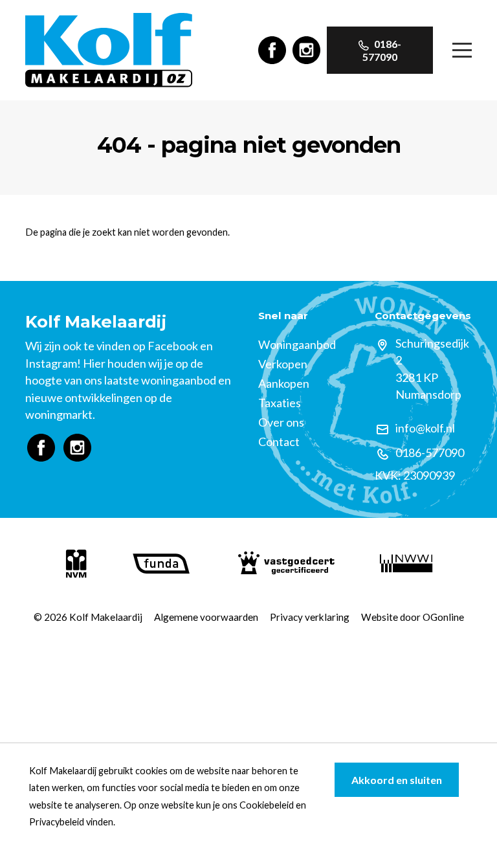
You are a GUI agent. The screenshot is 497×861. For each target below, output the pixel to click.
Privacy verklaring (309, 617)
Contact (279, 441)
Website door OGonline (412, 617)
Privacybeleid (56, 821)
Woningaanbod (297, 344)
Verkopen (282, 364)
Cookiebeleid (266, 805)
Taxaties (279, 403)
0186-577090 (381, 50)
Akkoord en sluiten (396, 780)
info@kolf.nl (425, 428)
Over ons (281, 422)
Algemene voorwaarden (206, 617)
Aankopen (283, 383)
